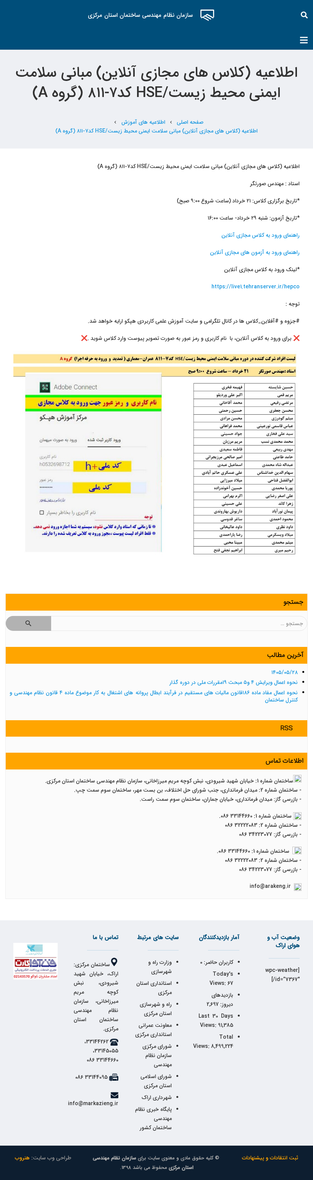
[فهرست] (304, 40)
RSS (287, 728)
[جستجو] (304, 15)
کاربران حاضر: (217, 962)
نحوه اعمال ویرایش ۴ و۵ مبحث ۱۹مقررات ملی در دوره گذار (233, 682)
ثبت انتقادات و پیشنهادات (270, 1158)
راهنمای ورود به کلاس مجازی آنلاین (260, 235)
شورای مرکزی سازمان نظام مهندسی (157, 1055)
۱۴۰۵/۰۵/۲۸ (284, 672)
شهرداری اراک (157, 1097)
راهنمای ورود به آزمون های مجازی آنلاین (255, 252)
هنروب (22, 1158)
